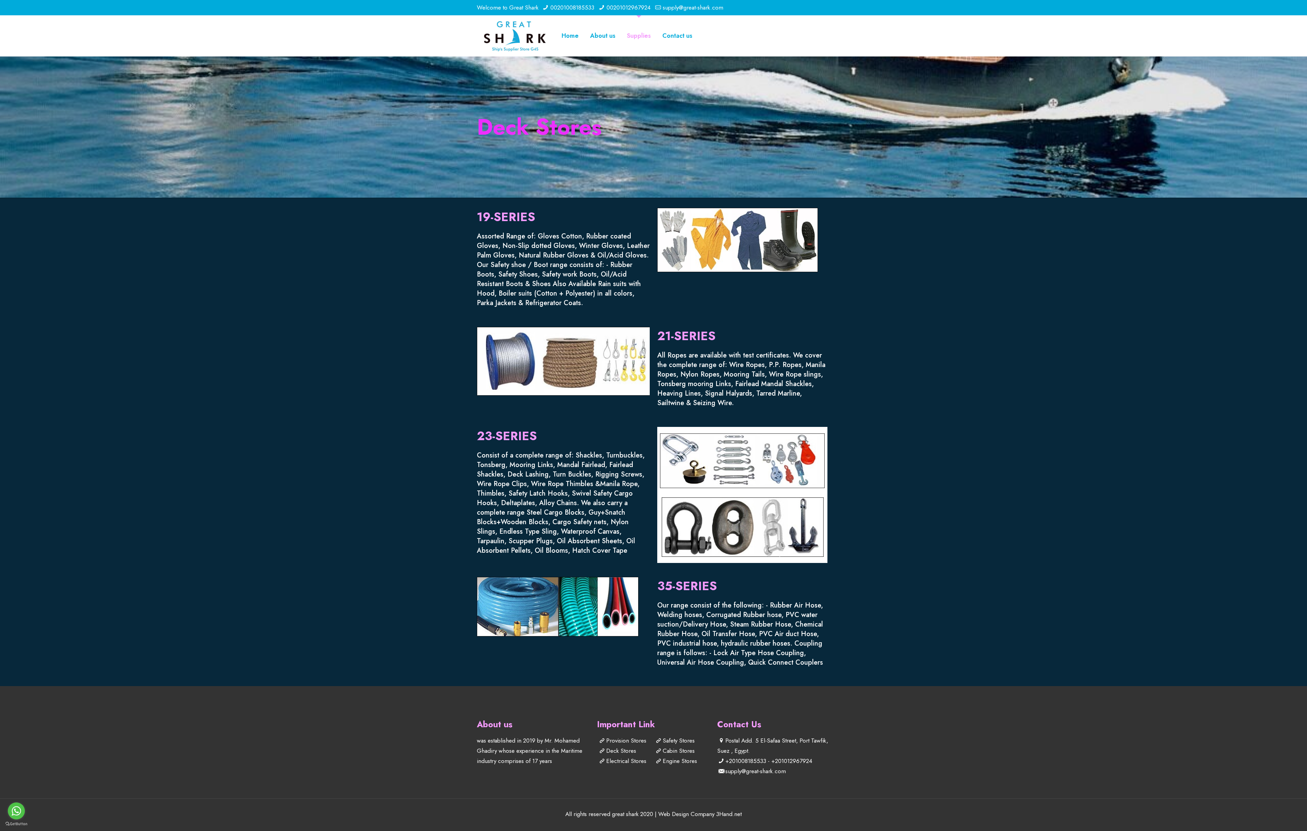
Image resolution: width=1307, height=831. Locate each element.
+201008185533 (745, 761)
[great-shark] (515, 35)
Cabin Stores (679, 751)
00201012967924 (628, 7)
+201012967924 (791, 761)
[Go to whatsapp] (16, 810)
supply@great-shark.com (693, 7)
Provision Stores (626, 740)
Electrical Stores (626, 761)
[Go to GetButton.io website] (16, 824)
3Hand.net (729, 814)
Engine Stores (680, 761)
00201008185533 (572, 7)
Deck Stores (621, 751)
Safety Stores (679, 740)
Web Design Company (686, 814)
